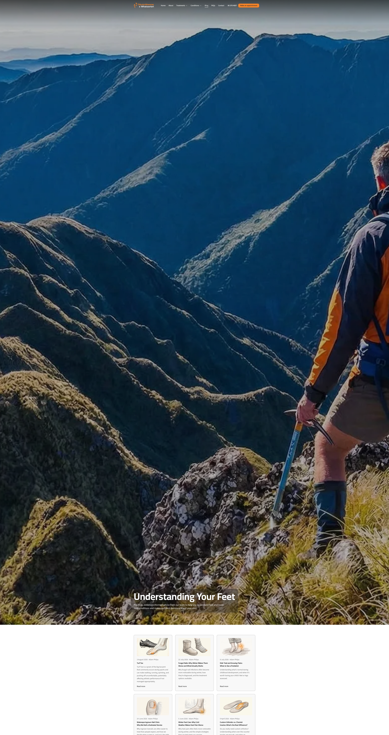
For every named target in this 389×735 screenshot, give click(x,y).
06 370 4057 (232, 5)
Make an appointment (248, 5)
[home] (145, 5)
